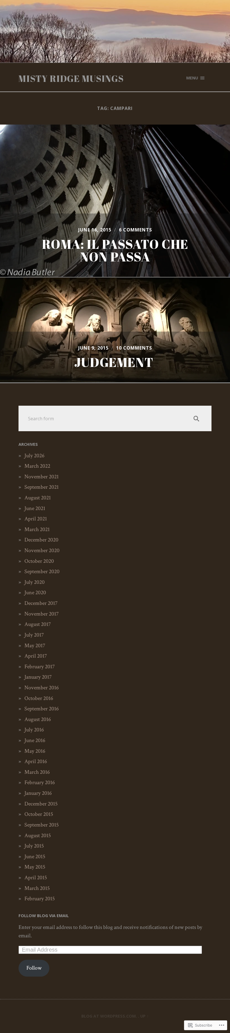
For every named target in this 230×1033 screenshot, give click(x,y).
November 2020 (41, 550)
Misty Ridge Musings (71, 78)
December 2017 (41, 603)
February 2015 (39, 898)
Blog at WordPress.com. (109, 1016)
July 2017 (34, 635)
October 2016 (38, 698)
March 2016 (37, 772)
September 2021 (41, 487)
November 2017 (41, 613)
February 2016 (39, 782)
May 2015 (34, 867)
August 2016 (37, 719)
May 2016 (34, 751)
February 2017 (39, 666)
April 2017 (35, 656)
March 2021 (37, 529)
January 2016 (38, 793)
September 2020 (41, 571)
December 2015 (41, 803)
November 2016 (41, 687)
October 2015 (38, 814)
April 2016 (35, 761)
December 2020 (41, 539)
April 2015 (35, 877)
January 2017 (38, 677)
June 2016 (34, 740)
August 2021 (37, 497)
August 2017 (37, 624)
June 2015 (34, 856)
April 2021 (35, 518)
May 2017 (34, 645)
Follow (34, 968)
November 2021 (41, 476)
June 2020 (35, 592)
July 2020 (34, 582)
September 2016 (41, 708)
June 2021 (34, 508)
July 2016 (34, 729)
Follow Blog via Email (44, 915)
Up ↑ (144, 1016)
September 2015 (41, 824)
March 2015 (37, 888)
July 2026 (34, 455)
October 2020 (39, 561)
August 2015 (37, 835)
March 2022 (37, 466)
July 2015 (34, 846)
